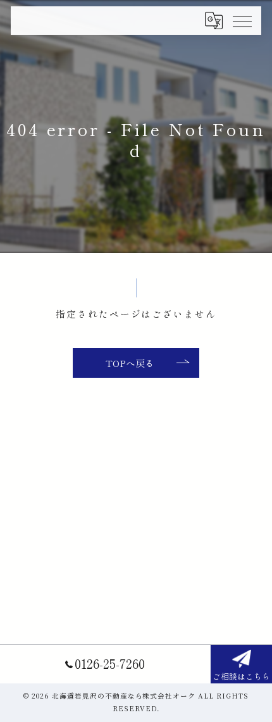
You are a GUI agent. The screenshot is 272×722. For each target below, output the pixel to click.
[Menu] (241, 20)
